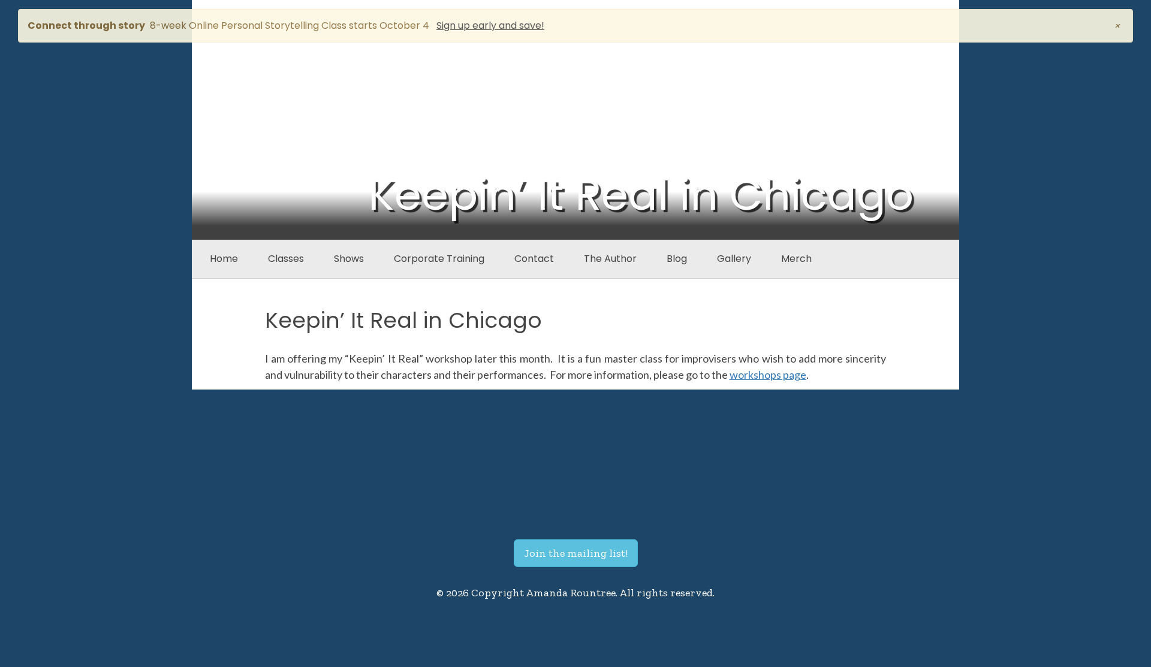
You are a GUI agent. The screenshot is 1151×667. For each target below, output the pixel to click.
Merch (796, 258)
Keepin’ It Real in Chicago (403, 320)
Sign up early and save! (490, 25)
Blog (677, 258)
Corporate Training (439, 258)
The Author (610, 258)
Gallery (734, 258)
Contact (534, 258)
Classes (286, 258)
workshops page (768, 374)
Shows (349, 258)
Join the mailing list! (576, 553)
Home (224, 258)
